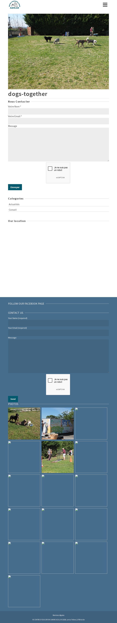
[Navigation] (105, 4)
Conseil (13, 209)
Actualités (14, 204)
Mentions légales (58, 615)
